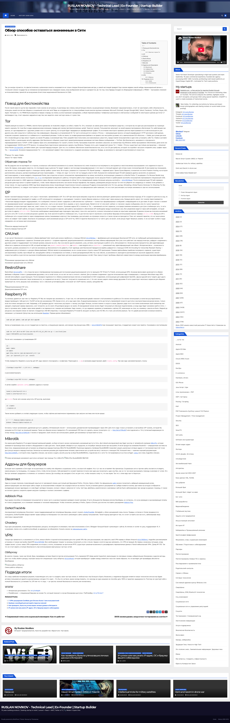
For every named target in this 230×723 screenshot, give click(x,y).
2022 (177, 231)
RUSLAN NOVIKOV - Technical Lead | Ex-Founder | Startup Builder (115, 6)
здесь (136, 453)
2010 (177, 283)
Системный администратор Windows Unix (191, 583)
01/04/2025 (180, 695)
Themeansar (34, 719)
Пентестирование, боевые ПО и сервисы (26, 655)
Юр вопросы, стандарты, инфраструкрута (191, 659)
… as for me (180, 340)
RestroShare (147, 58)
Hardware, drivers (182, 378)
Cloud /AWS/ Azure (182, 359)
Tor (144, 50)
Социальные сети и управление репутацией (192, 606)
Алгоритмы (180, 468)
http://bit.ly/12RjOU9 (22, 432)
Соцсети (179, 611)
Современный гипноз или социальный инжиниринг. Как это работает (35, 617)
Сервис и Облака (182, 573)
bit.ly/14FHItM (39, 542)
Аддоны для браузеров (150, 65)
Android (178, 344)
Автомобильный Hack (184, 463)
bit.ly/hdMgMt (35, 591)
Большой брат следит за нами (187, 492)
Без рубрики (180, 482)
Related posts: (152, 82)
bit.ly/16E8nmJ (143, 539)
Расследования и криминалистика (188, 563)
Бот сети (179, 497)
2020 (177, 241)
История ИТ (180, 525)
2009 (177, 288)
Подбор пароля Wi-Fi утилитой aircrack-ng (26, 657)
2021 (177, 236)
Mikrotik (145, 63)
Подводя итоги (148, 79)
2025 (177, 222)
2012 (177, 274)
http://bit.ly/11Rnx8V (119, 430)
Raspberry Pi (147, 60)
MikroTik (154, 443)
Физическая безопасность (185, 630)
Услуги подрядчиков (183, 625)
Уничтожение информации (185, 621)
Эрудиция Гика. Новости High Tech (188, 644)
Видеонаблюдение (182, 506)
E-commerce (180, 373)
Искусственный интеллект (185, 521)
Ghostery (148, 73)
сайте (114, 483)
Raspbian (46, 313)
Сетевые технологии (183, 578)
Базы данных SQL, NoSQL (185, 478)
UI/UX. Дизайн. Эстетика (185, 454)
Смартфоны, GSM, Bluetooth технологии (190, 592)
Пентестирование (10, 26)
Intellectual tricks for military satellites (189, 163)
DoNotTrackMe (150, 71)
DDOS (178, 363)
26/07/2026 (10, 695)
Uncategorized (181, 459)
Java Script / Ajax (182, 387)
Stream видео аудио (183, 444)
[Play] (178, 62)
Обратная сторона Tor (154, 52)
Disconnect (149, 67)
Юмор (178, 654)
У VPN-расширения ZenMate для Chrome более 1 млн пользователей (34, 600)
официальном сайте (80, 529)
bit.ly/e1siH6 (14, 150)
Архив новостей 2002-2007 (186, 473)
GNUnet (145, 56)
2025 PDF (180, 140)
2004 (177, 312)
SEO (177, 425)
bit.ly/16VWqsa (127, 180)
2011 (177, 279)
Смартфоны (180, 587)
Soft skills (179, 435)
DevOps (178, 368)
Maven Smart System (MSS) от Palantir (189, 159)
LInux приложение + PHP (185, 392)
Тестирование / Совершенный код (188, 616)
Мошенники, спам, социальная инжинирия (129, 653)
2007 (177, 298)
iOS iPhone (179, 382)
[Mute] (221, 62)
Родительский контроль (184, 568)
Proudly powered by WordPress (10, 719)
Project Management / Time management (190, 416)
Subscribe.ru (180, 327)
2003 (177, 317)
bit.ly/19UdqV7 (98, 593)
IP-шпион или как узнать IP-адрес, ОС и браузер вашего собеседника (34, 608)
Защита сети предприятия (185, 516)
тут (36, 178)
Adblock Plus (149, 69)
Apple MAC (180, 354)
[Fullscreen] (224, 62)
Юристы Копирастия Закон (186, 663)
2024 (177, 226)
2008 (177, 293)
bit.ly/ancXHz (18, 147)
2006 (177, 303)
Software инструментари (185, 440)
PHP (177, 406)
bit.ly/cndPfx (18, 272)
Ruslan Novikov (26, 628)
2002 (177, 322)
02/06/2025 (123, 695)
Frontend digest (185, 198)
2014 (177, 269)
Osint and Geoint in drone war (186, 168)
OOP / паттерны (181, 397)
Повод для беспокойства (151, 48)
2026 (177, 217)
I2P (144, 54)
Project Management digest (189, 192)
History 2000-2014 (26, 15)
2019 (177, 245)
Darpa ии (179, 154)
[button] (222, 15)
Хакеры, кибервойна (44, 655)
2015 (177, 264)
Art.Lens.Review (188, 112)
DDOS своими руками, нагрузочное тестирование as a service (140, 617)
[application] (201, 49)
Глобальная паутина (183, 511)
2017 (177, 255)
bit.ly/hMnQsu (91, 238)
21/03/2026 (66, 695)
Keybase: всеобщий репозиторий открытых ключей (27, 603)
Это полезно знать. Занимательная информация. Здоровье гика (199, 649)
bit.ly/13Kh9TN (97, 325)
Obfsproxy (150, 77)
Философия (180, 635)
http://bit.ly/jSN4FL (11, 453)
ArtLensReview (188, 116)
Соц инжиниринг (182, 597)
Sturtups (179, 449)
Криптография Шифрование (186, 535)
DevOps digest (185, 195)
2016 (177, 260)
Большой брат (181, 487)
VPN (144, 75)
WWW (150, 81)
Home (13, 15)
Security (178, 421)
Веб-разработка (181, 502)
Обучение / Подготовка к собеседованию (191, 544)
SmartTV (179, 430)
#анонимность (22, 35)
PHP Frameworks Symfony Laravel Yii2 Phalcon (192, 411)
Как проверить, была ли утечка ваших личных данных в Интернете (33, 605)
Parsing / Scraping (182, 401)
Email (180, 185)
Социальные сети (182, 602)
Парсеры (179, 549)
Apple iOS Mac (181, 349)
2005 (177, 307)
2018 (177, 250)
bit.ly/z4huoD (69, 558)
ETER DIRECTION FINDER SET (186, 173)
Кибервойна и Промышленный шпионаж (190, 530)
